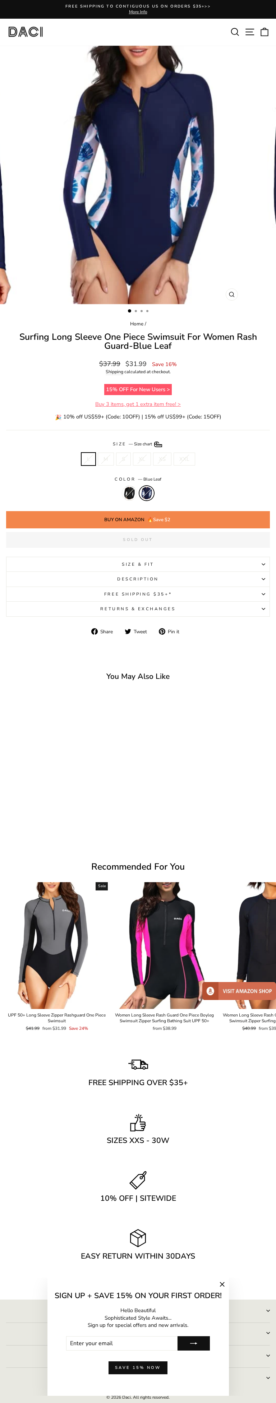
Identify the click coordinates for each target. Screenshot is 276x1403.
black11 (129, 493)
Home (136, 323)
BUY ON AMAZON (137, 520)
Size (133, 444)
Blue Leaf (146, 493)
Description (138, 579)
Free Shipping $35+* (138, 594)
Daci (126, 1397)
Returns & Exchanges (137, 609)
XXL (184, 459)
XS (162, 459)
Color (138, 479)
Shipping (114, 372)
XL (142, 459)
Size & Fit (138, 564)
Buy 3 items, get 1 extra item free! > (138, 404)
